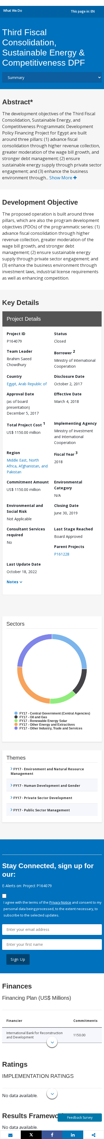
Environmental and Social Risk (25, 508)
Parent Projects (69, 546)
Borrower (64, 352)
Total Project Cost (26, 424)
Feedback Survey (80, 1117)
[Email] (10, 1135)
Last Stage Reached (73, 528)
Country (14, 376)
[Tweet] (31, 1135)
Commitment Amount (28, 482)
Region (13, 452)
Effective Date (68, 393)
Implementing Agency (75, 423)
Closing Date (66, 505)
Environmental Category (68, 484)
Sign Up (18, 959)
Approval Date (20, 393)
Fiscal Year (66, 453)
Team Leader (19, 351)
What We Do (12, 10)
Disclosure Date (69, 376)
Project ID (16, 333)
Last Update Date (24, 564)
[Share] (52, 1135)
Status (60, 333)
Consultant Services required (26, 531)
